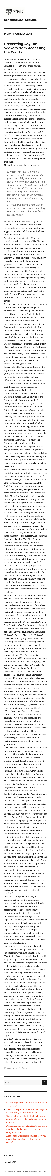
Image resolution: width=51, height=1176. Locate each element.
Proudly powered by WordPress (35, 1171)
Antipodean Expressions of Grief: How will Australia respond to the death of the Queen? (26, 1139)
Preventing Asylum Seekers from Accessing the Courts (25, 48)
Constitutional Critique (20, 20)
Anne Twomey (12, 1068)
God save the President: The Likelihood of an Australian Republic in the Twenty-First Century (26, 1119)
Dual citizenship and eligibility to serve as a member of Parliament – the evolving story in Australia (26, 1129)
